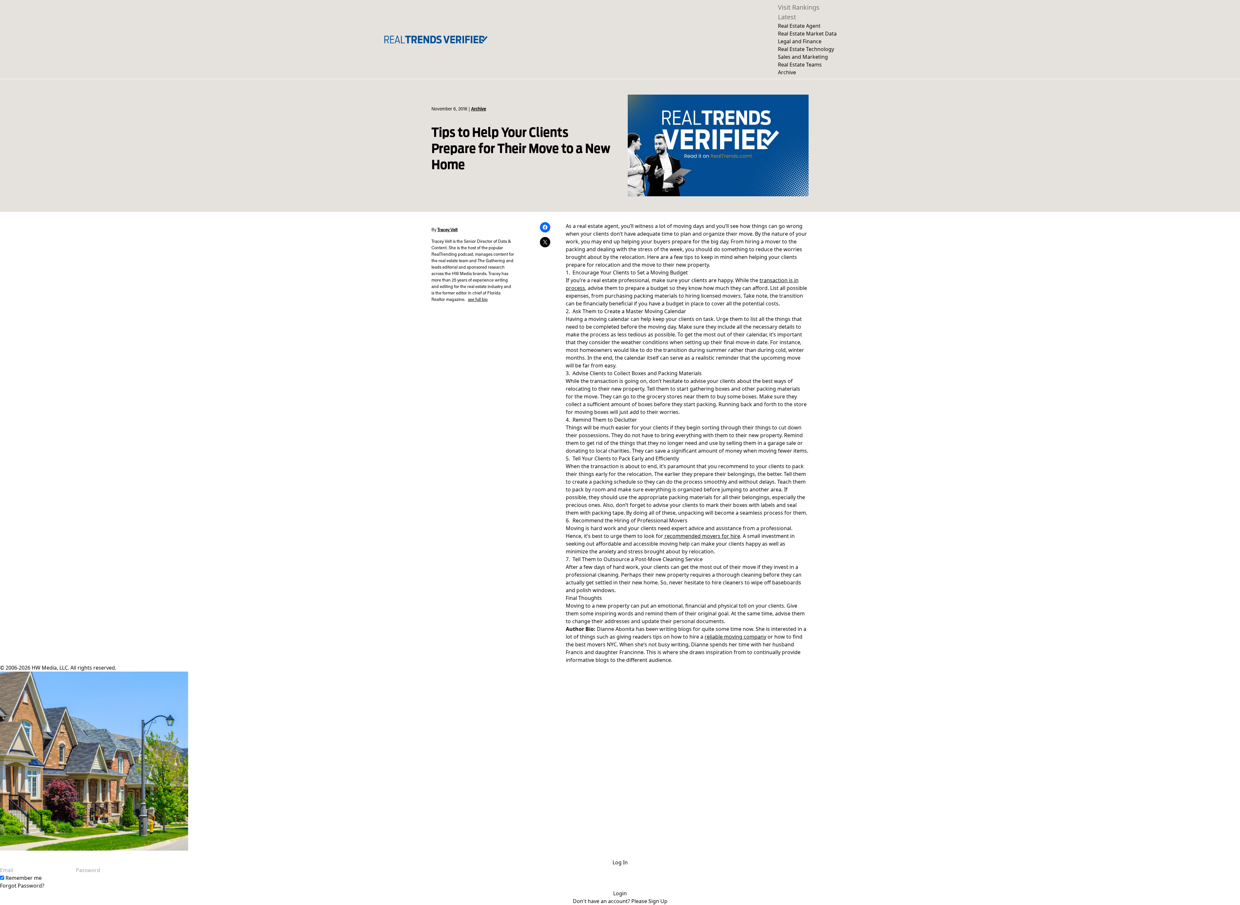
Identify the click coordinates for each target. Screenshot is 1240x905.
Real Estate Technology (806, 49)
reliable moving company (735, 636)
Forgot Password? (22, 885)
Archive (787, 72)
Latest (787, 17)
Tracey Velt (447, 230)
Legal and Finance (800, 41)
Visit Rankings (799, 7)
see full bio (478, 300)
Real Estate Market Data (807, 33)
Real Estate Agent (799, 25)
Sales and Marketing (803, 56)
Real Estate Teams (800, 64)
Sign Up (657, 901)
